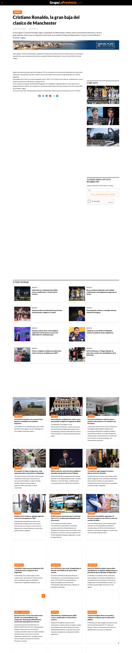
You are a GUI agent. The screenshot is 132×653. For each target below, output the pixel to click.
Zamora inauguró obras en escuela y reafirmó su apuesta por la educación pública (101, 617)
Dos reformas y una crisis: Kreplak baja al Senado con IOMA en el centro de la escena (66, 570)
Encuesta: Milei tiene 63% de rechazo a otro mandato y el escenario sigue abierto (98, 121)
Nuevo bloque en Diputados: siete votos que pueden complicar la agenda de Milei (66, 420)
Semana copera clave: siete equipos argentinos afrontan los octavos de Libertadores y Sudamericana (45, 333)
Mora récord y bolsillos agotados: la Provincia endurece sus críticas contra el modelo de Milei (102, 518)
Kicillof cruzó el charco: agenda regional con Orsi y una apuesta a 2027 (29, 517)
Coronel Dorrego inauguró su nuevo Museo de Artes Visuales (101, 472)
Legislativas (56, 513)
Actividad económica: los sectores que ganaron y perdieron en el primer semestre (28, 421)
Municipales (92, 468)
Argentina (18, 416)
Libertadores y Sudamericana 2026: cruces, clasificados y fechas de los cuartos (45, 292)
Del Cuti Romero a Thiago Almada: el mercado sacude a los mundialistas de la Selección (101, 353)
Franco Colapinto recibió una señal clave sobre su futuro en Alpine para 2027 (46, 352)
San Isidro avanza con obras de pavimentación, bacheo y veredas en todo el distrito (98, 142)
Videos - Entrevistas (22, 612)
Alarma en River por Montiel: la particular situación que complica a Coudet (47, 311)
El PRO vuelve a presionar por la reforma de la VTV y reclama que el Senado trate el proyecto (65, 518)
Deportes (17, 12)
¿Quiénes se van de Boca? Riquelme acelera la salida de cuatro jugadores (99, 332)
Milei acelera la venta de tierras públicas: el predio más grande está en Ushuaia (66, 472)
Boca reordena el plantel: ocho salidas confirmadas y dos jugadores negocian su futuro (101, 292)
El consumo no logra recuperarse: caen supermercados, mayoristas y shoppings (29, 472)
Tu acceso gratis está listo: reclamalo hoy (99, 180)
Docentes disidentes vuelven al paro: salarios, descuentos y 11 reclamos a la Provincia (102, 421)
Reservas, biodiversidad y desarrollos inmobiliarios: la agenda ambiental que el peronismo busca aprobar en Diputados (102, 570)
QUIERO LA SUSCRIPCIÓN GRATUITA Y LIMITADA (103, 195)
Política (54, 416)
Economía (18, 468)
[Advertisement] (49, 64)
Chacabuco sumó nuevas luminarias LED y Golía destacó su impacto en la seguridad (28, 570)
